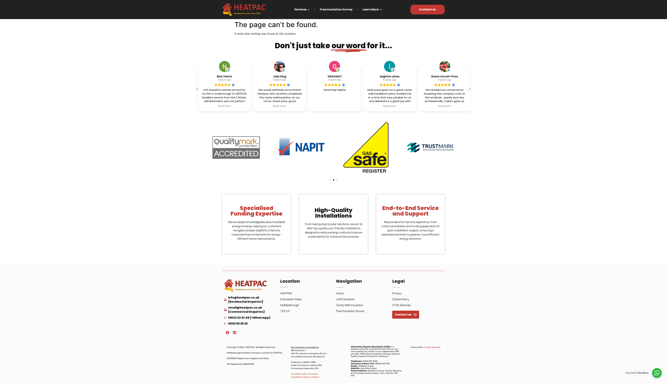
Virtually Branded (431, 347)
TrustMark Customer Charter (305, 377)
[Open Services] (308, 9)
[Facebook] (227, 332)
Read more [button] (223, 106)
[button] (469, 89)
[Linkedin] (234, 332)
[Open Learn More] (381, 9)
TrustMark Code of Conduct (304, 374)
